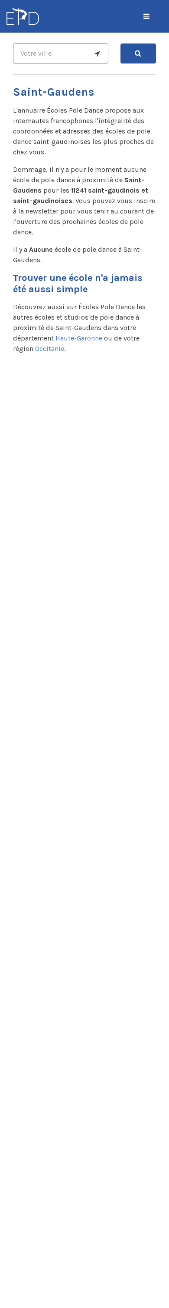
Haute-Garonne (78, 338)
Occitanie (49, 348)
